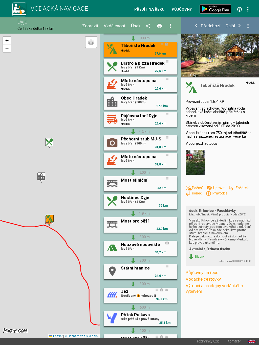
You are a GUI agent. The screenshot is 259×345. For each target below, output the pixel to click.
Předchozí (210, 26)
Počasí (197, 188)
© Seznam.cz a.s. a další (81, 336)
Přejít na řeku (149, 9)
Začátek (241, 188)
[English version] (251, 341)
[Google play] (216, 9)
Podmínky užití (208, 341)
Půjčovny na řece (202, 272)
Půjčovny (182, 9)
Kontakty (234, 341)
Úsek (136, 26)
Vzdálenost (114, 26)
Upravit (219, 188)
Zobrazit (90, 26)
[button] (49, 143)
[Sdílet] (149, 26)
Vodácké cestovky (203, 279)
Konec (197, 193)
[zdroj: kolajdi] (220, 59)
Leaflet (57, 336)
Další (230, 26)
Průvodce (220, 193)
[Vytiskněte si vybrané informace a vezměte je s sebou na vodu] (160, 26)
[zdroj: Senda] (197, 163)
